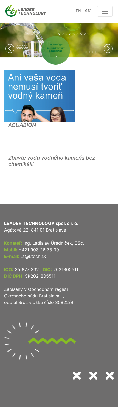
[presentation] (9, 49)
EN (78, 10)
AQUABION (22, 125)
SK (87, 10)
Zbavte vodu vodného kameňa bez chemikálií (51, 160)
